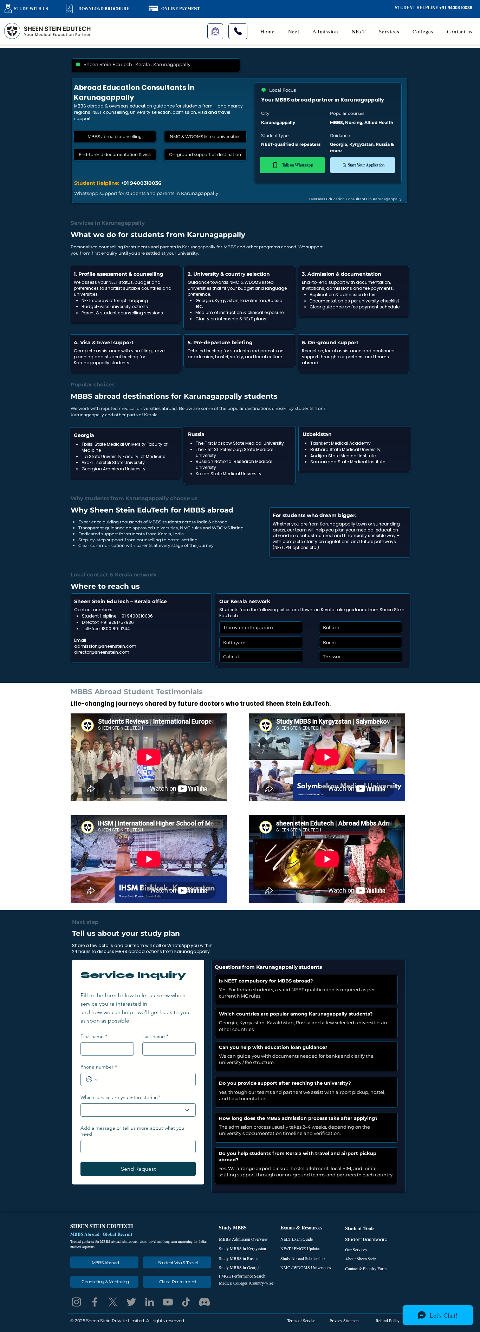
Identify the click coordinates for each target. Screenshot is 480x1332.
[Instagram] (76, 1302)
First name (93, 1036)
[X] (113, 1302)
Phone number (98, 1067)
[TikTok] (186, 1302)
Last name (155, 1036)
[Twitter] (131, 1302)
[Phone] (237, 31)
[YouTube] (168, 1302)
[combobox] (138, 1110)
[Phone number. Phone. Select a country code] (92, 1079)
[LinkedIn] (149, 1302)
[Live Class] (215, 31)
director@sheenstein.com (101, 652)
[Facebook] (95, 1302)
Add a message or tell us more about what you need (132, 1131)
